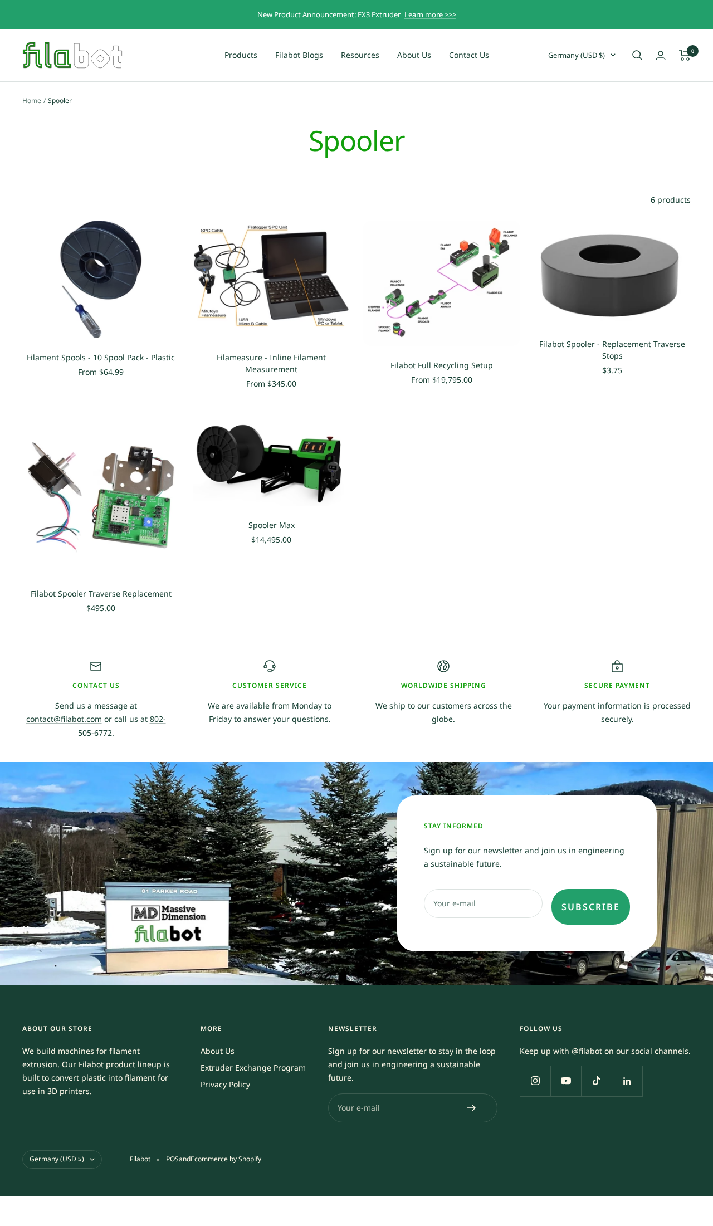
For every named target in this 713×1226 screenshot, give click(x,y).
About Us (414, 55)
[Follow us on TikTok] (596, 1081)
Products (240, 55)
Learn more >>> (430, 14)
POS (172, 1159)
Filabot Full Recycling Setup (441, 365)
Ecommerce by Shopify (226, 1159)
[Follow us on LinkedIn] (627, 1081)
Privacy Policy (225, 1084)
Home (31, 100)
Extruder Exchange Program (253, 1067)
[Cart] (685, 55)
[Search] (637, 55)
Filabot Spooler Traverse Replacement (101, 593)
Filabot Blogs (299, 55)
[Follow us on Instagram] (535, 1081)
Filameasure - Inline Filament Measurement (271, 363)
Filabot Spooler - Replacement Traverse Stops (612, 350)
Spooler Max (271, 525)
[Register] (471, 1108)
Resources (360, 55)
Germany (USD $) (576, 55)
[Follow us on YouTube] (565, 1081)
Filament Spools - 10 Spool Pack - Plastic (101, 357)
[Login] (661, 55)
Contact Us (469, 55)
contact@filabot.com (64, 719)
